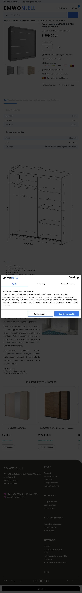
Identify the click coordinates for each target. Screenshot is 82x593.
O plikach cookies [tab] (68, 284)
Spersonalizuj (39, 314)
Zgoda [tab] (14, 284)
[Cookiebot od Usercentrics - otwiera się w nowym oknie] (70, 277)
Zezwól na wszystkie (67, 314)
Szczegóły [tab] (41, 284)
